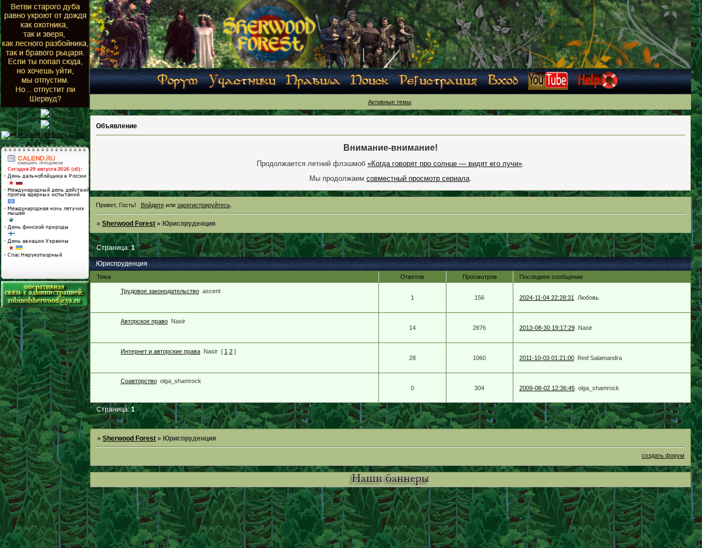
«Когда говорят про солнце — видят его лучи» (444, 163)
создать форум (663, 455)
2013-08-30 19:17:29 (547, 327)
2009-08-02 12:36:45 (547, 388)
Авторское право (144, 321)
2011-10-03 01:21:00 (546, 358)
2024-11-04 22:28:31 (546, 297)
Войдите (152, 205)
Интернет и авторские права (160, 351)
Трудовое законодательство (160, 291)
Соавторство (139, 381)
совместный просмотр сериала (417, 178)
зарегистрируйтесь (203, 205)
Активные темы (389, 102)
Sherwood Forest (128, 223)
